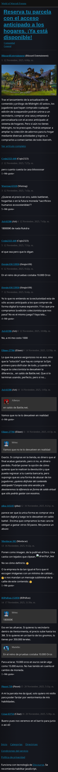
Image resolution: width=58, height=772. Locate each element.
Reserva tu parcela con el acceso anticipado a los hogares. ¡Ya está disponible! (27, 24)
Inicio (4, 744)
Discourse (38, 764)
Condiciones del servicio (14, 751)
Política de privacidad (13, 757)
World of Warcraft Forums (13, 3)
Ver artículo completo (13, 146)
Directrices (31, 744)
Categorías (16, 744)
